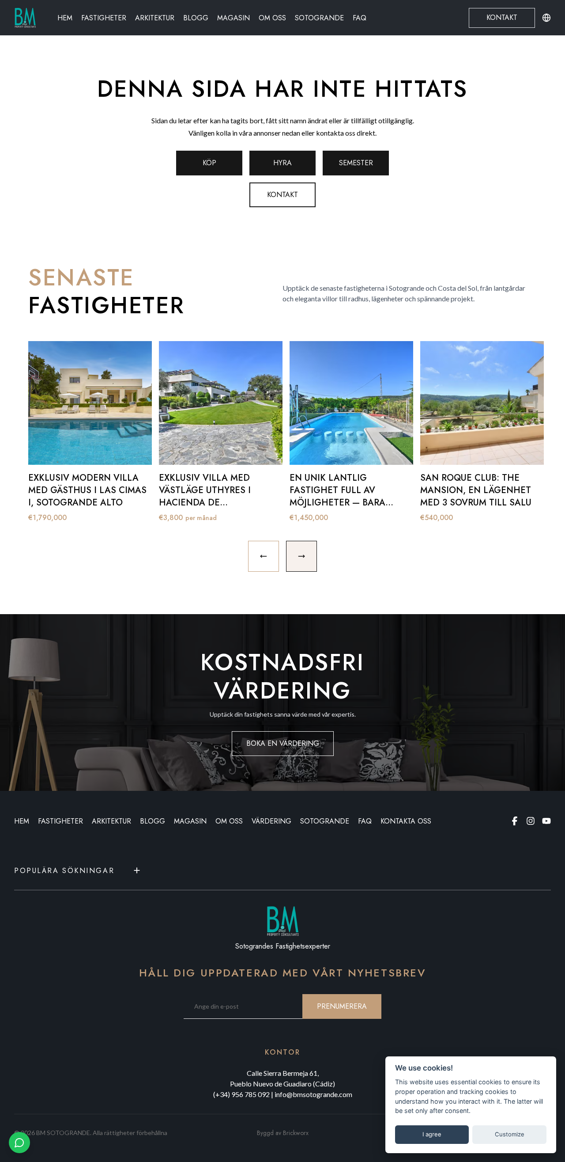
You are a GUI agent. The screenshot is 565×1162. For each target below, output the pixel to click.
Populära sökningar (64, 871)
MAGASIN (190, 821)
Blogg (195, 18)
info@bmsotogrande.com (313, 1094)
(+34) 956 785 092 (241, 1094)
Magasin (233, 18)
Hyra (282, 163)
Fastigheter (103, 18)
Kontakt (501, 17)
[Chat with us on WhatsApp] (19, 1142)
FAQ (359, 18)
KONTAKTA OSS (405, 821)
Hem (64, 18)
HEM (21, 821)
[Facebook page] (514, 820)
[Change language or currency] (546, 17)
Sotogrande (319, 18)
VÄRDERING (271, 821)
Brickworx (296, 1132)
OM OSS (229, 821)
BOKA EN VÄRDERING (282, 743)
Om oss (272, 18)
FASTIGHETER (60, 821)
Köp (209, 163)
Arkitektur (154, 18)
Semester (356, 163)
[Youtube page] (546, 820)
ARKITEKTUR (111, 821)
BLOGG (152, 821)
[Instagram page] (530, 820)
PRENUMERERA (342, 1006)
